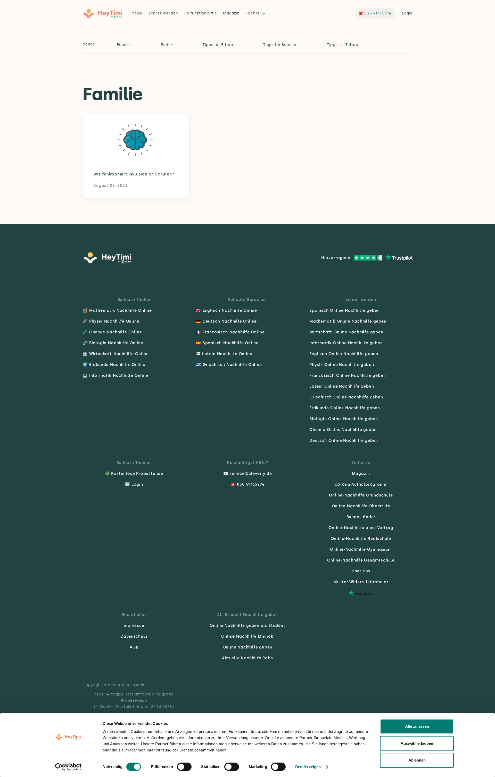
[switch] (184, 767)
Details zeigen (308, 767)
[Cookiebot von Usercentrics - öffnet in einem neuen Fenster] (68, 767)
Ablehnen (417, 760)
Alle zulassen (417, 726)
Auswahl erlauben (417, 743)
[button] (257, 13)
